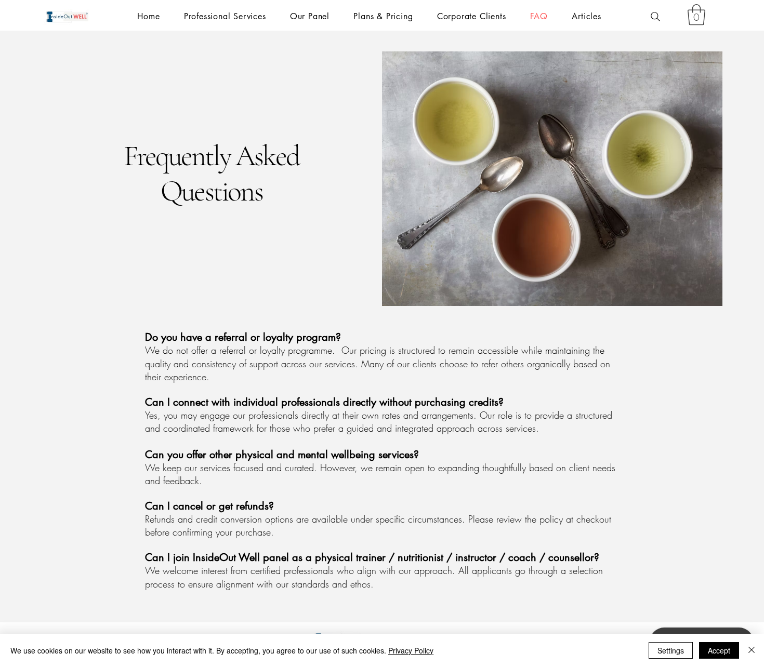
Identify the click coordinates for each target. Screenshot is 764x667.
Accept (719, 650)
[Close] (751, 650)
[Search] (655, 17)
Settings (670, 650)
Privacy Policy (410, 650)
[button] (696, 14)
